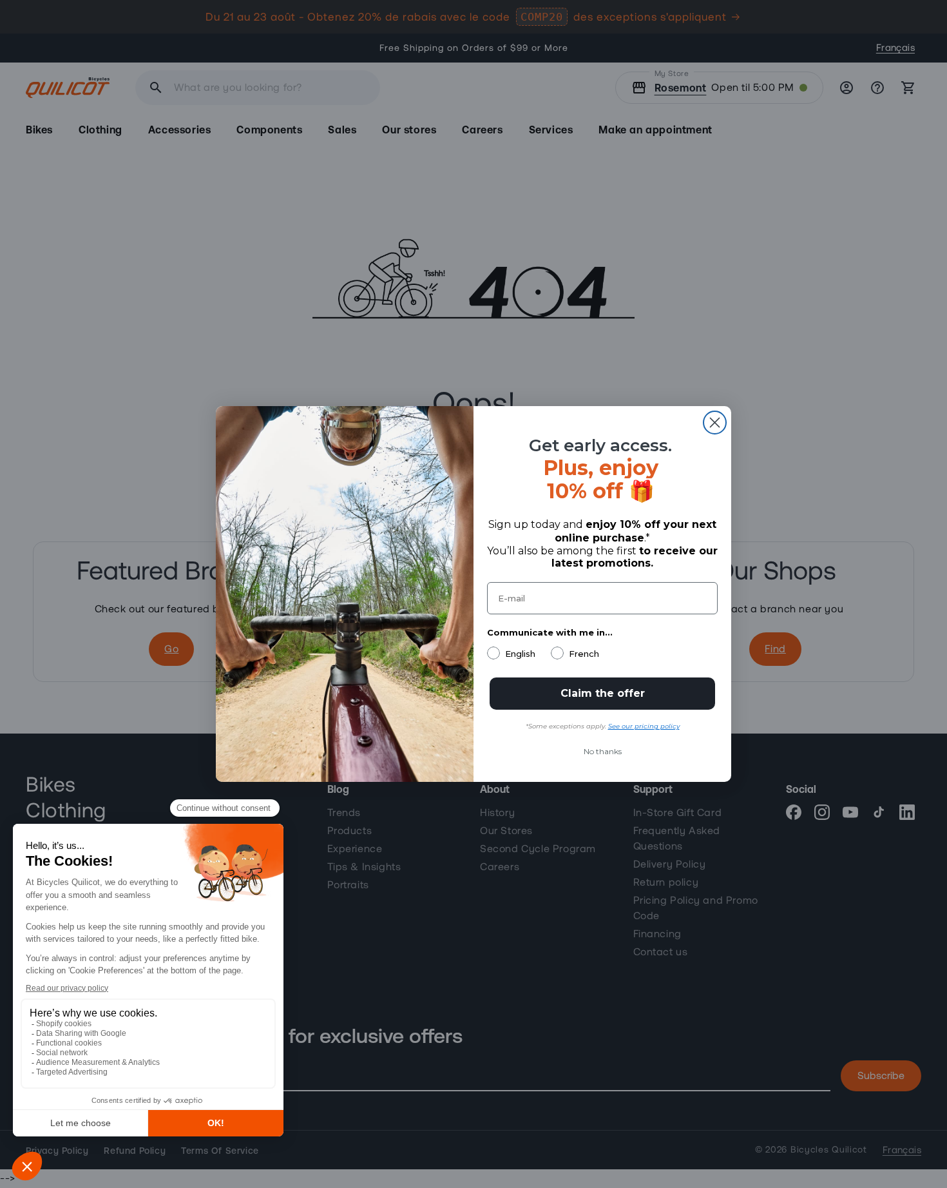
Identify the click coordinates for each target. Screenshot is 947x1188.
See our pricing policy (644, 726)
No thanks (603, 751)
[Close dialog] (714, 422)
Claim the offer (602, 693)
